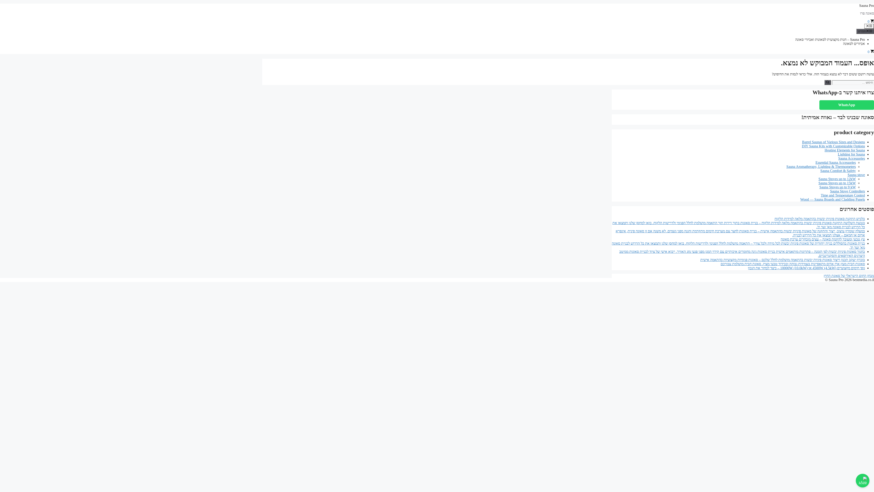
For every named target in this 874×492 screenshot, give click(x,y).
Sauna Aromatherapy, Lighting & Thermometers (821, 167)
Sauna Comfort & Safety (838, 171)
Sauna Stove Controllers (847, 191)
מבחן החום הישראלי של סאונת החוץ (849, 276)
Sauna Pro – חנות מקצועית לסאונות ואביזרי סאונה (830, 39)
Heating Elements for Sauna (845, 150)
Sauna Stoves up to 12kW (837, 179)
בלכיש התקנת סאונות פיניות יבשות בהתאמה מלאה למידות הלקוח (820, 219)
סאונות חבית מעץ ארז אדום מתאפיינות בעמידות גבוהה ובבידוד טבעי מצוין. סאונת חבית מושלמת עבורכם (793, 264)
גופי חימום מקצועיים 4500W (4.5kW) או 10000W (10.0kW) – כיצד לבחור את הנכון (806, 268)
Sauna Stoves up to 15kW (837, 183)
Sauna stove (856, 175)
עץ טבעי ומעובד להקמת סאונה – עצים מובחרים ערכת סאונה (823, 239)
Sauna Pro (866, 6)
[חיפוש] (827, 82)
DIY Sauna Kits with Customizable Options (833, 146)
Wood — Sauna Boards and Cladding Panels (832, 199)
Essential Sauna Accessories (836, 162)
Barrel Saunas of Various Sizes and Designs (833, 142)
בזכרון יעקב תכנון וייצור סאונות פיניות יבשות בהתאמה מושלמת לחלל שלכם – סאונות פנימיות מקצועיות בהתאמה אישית (782, 260)
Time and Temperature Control (843, 195)
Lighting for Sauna (851, 154)
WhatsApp (846, 105)
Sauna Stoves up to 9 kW (837, 187)
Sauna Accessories (851, 158)
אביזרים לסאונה (854, 44)
